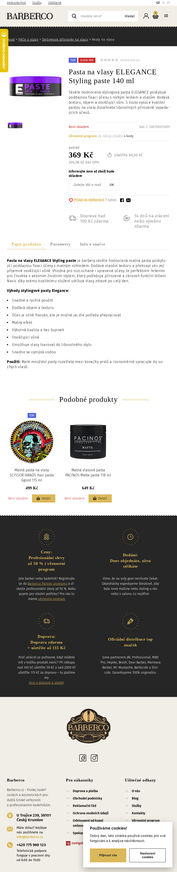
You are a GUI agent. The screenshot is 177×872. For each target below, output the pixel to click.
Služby (37, 3)
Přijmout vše (108, 855)
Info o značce (92, 244)
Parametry (60, 244)
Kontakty (138, 813)
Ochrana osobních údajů (91, 813)
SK (163, 2)
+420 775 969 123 (31, 844)
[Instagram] (94, 757)
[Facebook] (82, 757)
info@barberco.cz (30, 837)
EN (168, 2)
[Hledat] (74, 16)
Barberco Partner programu (47, 584)
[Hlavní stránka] (37, 16)
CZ (158, 2)
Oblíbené (55, 3)
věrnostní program (51, 599)
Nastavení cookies (147, 855)
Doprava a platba (85, 791)
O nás (136, 791)
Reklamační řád (84, 806)
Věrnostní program (146, 821)
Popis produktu (26, 244)
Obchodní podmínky (87, 798)
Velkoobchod (16, 3)
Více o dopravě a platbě (46, 683)
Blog (135, 798)
